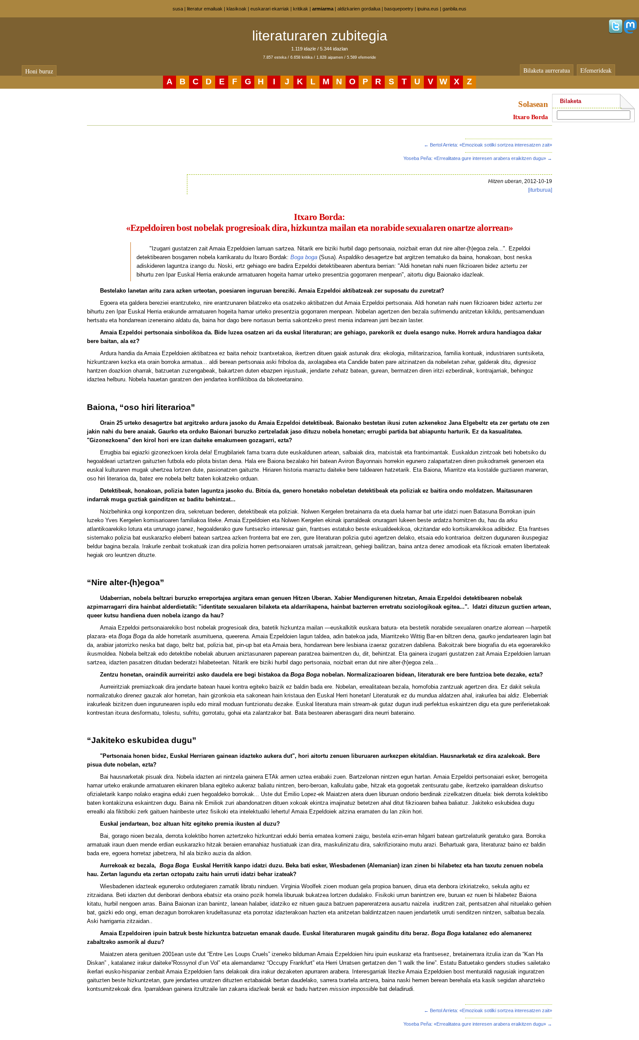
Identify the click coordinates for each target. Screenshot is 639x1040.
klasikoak (236, 8)
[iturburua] (540, 190)
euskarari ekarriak (269, 8)
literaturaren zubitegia (319, 35)
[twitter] (615, 32)
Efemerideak (596, 70)
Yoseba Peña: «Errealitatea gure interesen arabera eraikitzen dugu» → (477, 158)
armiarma (322, 8)
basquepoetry (398, 8)
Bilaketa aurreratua (546, 70)
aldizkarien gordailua (358, 8)
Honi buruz (39, 71)
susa (178, 8)
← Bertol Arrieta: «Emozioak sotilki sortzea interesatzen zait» (488, 144)
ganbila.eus (454, 8)
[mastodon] (630, 32)
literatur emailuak (205, 8)
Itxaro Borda (530, 116)
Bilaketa (570, 101)
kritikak (300, 8)
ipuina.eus (428, 8)
